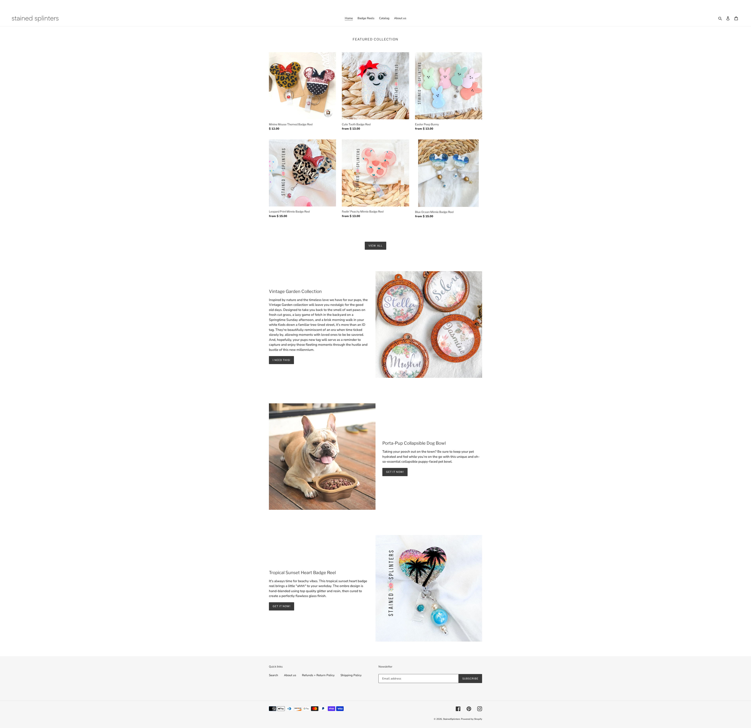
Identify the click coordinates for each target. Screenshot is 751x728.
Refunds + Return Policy (318, 675)
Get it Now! (395, 471)
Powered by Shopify (471, 719)
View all (375, 245)
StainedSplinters (451, 719)
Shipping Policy (351, 675)
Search (273, 675)
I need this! (281, 360)
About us (290, 675)
